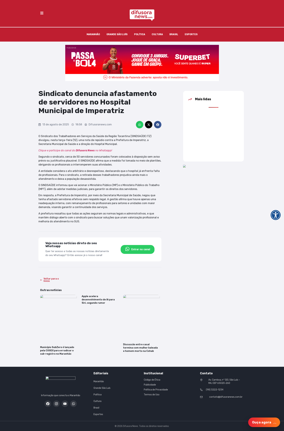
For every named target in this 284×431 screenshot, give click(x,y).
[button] (139, 124)
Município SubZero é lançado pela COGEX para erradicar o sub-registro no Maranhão (57, 350)
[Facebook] (48, 403)
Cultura (157, 34)
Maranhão (93, 34)
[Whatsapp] (73, 403)
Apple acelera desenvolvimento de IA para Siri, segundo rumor (98, 299)
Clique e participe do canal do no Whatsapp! (75, 150)
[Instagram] (56, 403)
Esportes (191, 34)
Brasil (173, 34)
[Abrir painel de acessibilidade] (276, 215)
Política (139, 34)
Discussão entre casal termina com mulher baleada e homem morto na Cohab (140, 347)
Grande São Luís (117, 34)
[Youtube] (65, 403)
